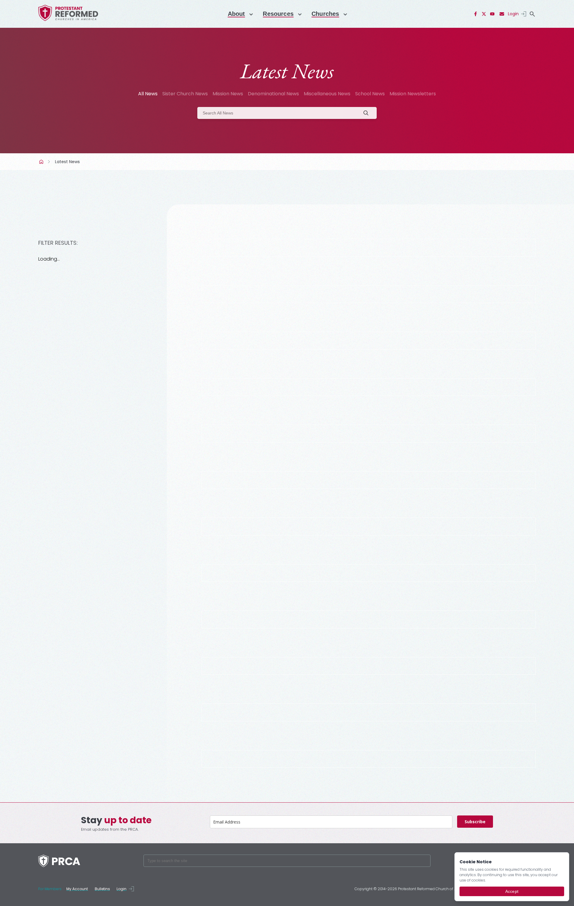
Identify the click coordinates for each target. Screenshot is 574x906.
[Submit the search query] (368, 113)
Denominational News (273, 93)
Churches (325, 13)
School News (370, 93)
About (236, 13)
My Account (77, 888)
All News (148, 93)
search (532, 14)
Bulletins (102, 888)
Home (41, 161)
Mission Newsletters (413, 93)
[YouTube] (492, 14)
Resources (278, 13)
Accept (511, 891)
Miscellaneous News (327, 93)
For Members (50, 888)
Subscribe (475, 821)
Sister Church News (185, 93)
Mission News (228, 93)
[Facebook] (475, 14)
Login (513, 14)
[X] (484, 14)
